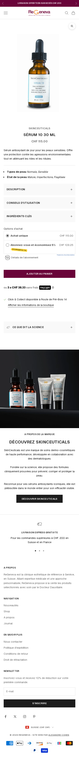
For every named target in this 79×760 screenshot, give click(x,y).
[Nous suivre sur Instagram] (24, 716)
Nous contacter (13, 641)
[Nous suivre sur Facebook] (5, 716)
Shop (7, 611)
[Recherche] (67, 13)
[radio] (7, 236)
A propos (9, 617)
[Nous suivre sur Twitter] (15, 716)
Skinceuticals (39, 128)
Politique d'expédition (16, 647)
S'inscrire (39, 703)
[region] (39, 533)
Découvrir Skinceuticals (40, 498)
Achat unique (19, 235)
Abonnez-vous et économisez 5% (33, 247)
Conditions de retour (16, 653)
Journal (8, 623)
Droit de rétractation (15, 659)
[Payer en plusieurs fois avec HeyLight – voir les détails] (53, 288)
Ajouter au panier (39, 273)
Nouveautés (11, 605)
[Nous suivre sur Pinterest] (34, 716)
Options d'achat (13, 228)
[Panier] (73, 13)
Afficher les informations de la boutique (31, 305)
